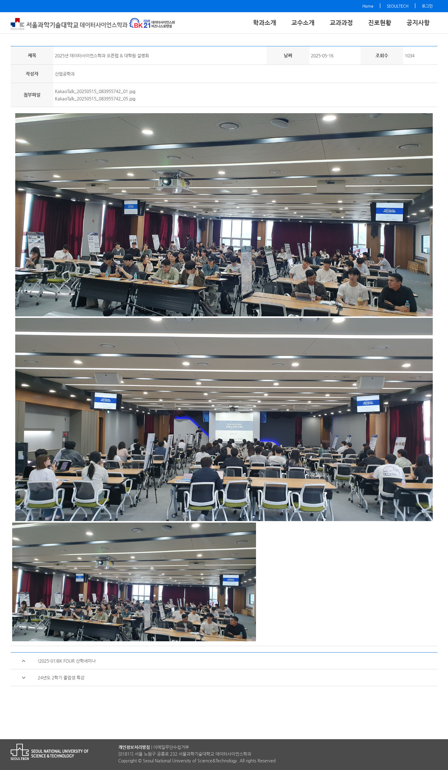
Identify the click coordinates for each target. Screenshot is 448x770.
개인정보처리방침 (134, 747)
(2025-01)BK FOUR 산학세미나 (67, 660)
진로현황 (379, 22)
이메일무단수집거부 (171, 747)
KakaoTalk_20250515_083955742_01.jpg (95, 91)
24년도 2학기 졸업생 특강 (61, 677)
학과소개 (264, 22)
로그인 (427, 6)
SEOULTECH (397, 6)
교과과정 (341, 22)
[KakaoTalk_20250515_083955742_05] (224, 418)
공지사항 (418, 22)
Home (367, 6)
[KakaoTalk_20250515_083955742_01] (224, 213)
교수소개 (303, 22)
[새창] (152, 23)
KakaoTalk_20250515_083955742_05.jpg (95, 98)
